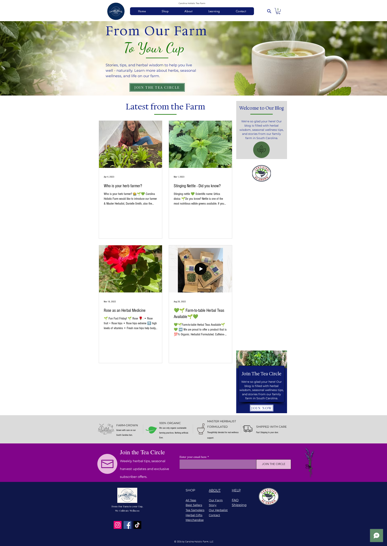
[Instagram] (118, 525)
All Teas (191, 500)
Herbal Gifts (194, 515)
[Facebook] (127, 525)
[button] (278, 11)
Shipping (239, 505)
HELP (236, 490)
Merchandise (195, 520)
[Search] (269, 11)
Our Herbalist (218, 510)
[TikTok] (137, 525)
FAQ (235, 500)
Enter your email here (193, 456)
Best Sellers (194, 505)
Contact (214, 515)
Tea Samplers (195, 510)
